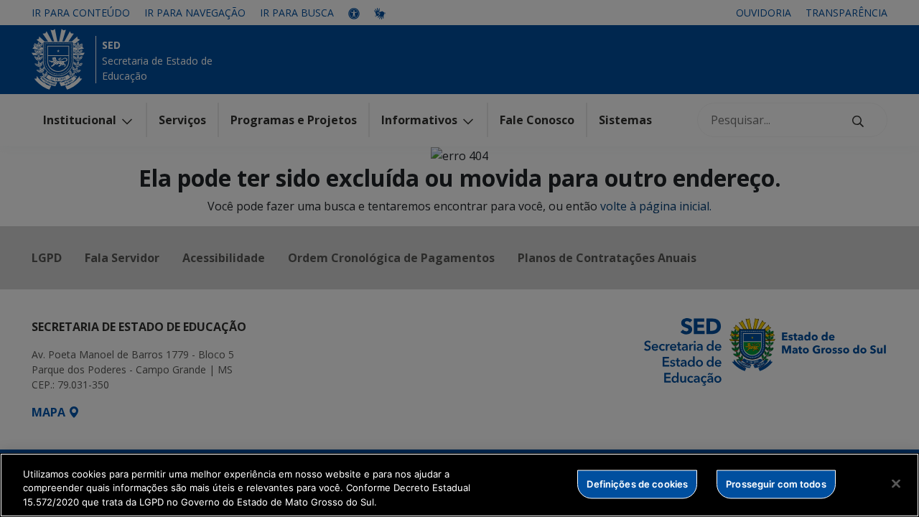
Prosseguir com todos (776, 483)
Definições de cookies (637, 483)
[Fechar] (896, 483)
